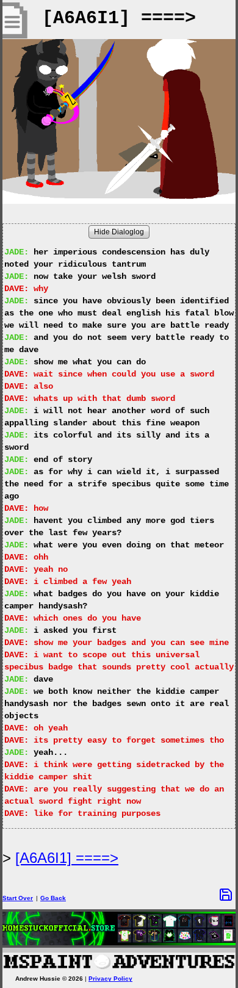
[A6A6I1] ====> (66, 857)
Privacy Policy (110, 978)
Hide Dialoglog (119, 232)
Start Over (17, 898)
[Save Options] (225, 894)
